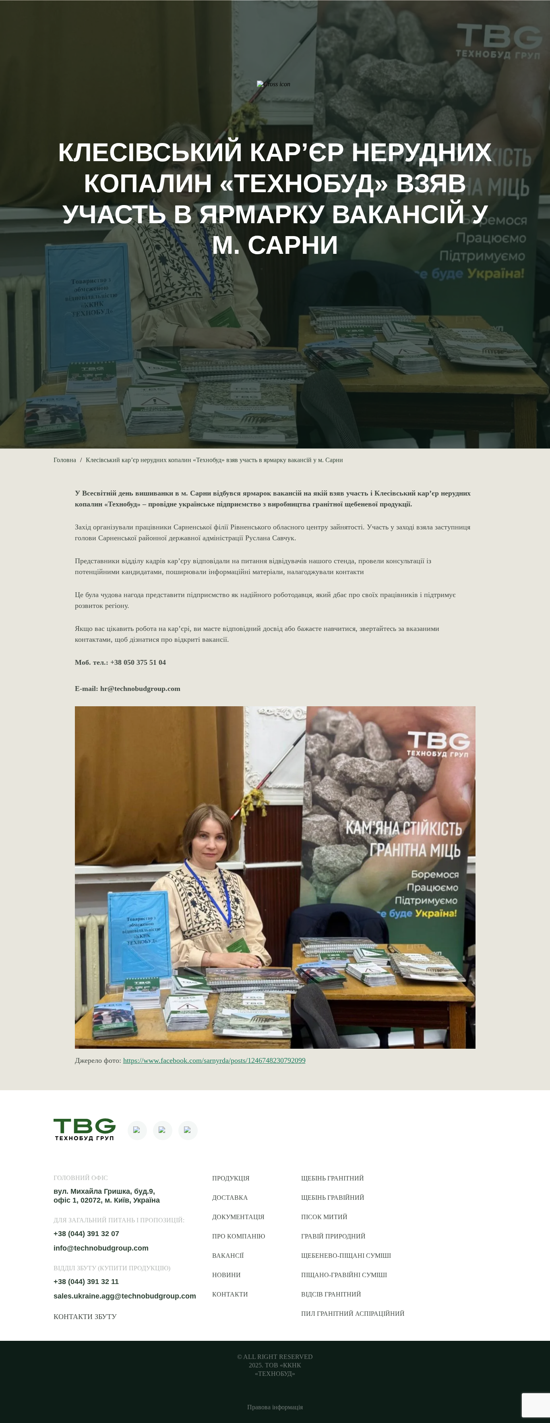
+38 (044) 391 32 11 (86, 1282)
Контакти (230, 1294)
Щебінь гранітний (332, 1178)
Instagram (162, 1130)
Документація (238, 1216)
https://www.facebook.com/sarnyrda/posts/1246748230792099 (214, 1060)
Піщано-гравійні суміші (344, 1275)
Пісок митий (324, 1216)
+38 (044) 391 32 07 (86, 1234)
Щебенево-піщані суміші (346, 1255)
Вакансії (228, 1255)
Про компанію (238, 1236)
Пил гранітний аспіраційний (353, 1313)
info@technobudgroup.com (101, 1248)
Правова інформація (275, 1407)
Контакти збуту (85, 1317)
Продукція (231, 1178)
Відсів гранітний (331, 1294)
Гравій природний (333, 1236)
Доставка (230, 1197)
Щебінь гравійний (332, 1197)
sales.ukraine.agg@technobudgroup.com (125, 1296)
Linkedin (188, 1130)
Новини (226, 1275)
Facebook (137, 1130)
